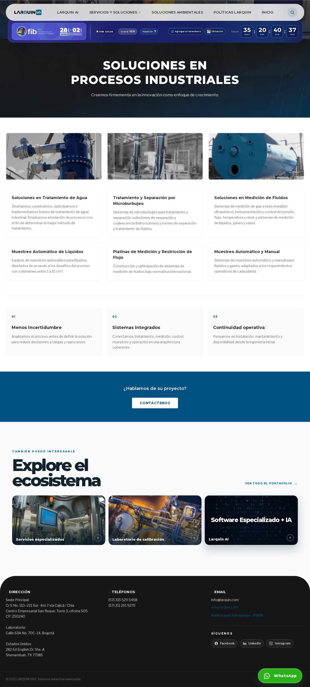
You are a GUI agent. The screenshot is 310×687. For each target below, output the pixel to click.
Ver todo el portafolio (271, 483)
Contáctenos (155, 403)
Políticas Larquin (232, 12)
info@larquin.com (225, 600)
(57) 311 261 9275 (121, 605)
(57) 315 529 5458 (122, 600)
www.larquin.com (224, 607)
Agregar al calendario (188, 31)
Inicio (267, 12)
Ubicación (217, 31)
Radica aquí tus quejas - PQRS (237, 615)
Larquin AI (68, 12)
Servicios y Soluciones (113, 12)
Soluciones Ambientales (177, 12)
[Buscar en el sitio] (292, 12)
